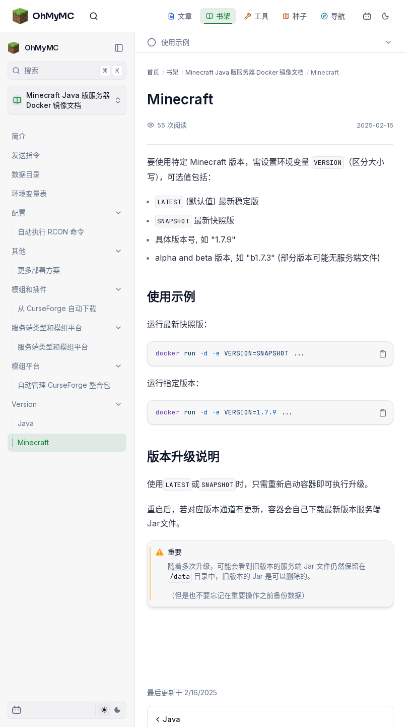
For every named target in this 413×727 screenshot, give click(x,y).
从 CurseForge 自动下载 (57, 308)
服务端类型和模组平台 (47, 327)
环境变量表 (29, 193)
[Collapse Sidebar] (118, 47)
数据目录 (26, 174)
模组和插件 (29, 289)
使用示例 (171, 296)
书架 (223, 16)
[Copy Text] (383, 354)
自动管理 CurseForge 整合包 (64, 385)
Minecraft (33, 442)
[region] (270, 354)
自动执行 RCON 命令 (51, 231)
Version (24, 404)
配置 (19, 212)
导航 (338, 16)
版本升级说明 (183, 456)
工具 (261, 16)
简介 (19, 136)
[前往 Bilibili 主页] (367, 16)
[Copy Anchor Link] (203, 297)
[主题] (110, 709)
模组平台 (26, 365)
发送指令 (26, 155)
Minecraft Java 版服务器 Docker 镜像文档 (244, 72)
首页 (153, 72)
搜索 (71, 70)
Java (26, 423)
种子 (300, 16)
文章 (185, 16)
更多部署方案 (39, 270)
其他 (19, 251)
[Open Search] (93, 16)
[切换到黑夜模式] (385, 16)
